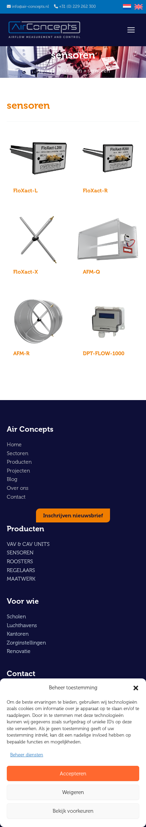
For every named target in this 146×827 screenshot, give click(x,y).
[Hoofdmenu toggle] (131, 30)
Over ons (18, 488)
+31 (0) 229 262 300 (77, 6)
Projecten (18, 470)
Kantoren (18, 634)
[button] (135, 688)
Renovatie (19, 651)
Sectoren (17, 453)
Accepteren (73, 774)
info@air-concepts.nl (30, 6)
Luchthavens (22, 625)
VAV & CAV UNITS (28, 544)
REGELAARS (21, 570)
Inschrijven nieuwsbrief (73, 515)
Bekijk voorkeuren (73, 811)
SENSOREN (20, 552)
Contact (16, 497)
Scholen (16, 616)
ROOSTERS (20, 561)
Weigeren (73, 792)
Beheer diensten (26, 754)
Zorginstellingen (26, 642)
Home (14, 444)
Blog (12, 479)
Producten (19, 462)
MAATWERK (21, 578)
